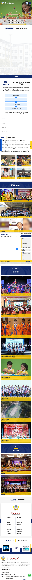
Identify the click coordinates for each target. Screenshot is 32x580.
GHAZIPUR (19, 503)
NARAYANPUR (19, 508)
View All (28, 179)
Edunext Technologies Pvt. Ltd (21, 568)
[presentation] (22, 558)
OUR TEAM (16, 55)
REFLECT (4, 106)
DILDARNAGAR (19, 501)
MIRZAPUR (9, 513)
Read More (12, 48)
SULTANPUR (19, 513)
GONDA (8, 506)
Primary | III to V (19, 144)
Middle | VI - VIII (3, 157)
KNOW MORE (28, 195)
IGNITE (3, 98)
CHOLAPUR (19, 497)
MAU (8, 510)
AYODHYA (9, 497)
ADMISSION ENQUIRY (12, 571)
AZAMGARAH (9, 499)
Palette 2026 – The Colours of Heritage (8, 173)
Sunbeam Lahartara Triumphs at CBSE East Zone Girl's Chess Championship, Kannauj (24, 174)
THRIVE (3, 102)
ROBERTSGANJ (19, 510)
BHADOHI (9, 503)
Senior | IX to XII (19, 157)
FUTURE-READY (5, 110)
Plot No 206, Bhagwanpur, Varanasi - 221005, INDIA (13, 555)
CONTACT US (22, 571)
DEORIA (18, 499)
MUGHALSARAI (20, 506)
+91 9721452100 (5, 551)
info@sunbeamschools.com (8, 553)
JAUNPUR (9, 508)
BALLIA (8, 501)
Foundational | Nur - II (5, 144)
